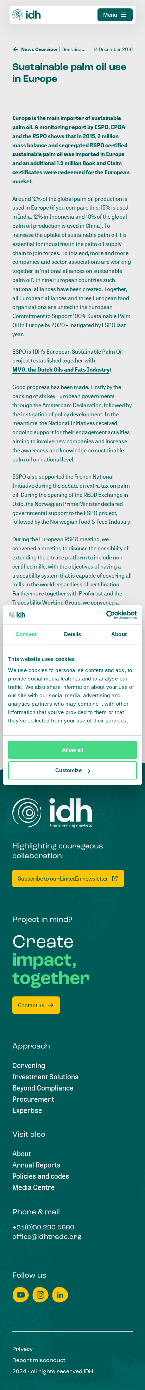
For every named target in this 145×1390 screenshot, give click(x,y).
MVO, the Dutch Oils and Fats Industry (60, 369)
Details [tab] (72, 634)
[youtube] (20, 1294)
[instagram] (40, 1294)
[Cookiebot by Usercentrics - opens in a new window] (106, 615)
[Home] (26, 14)
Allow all (72, 750)
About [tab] (119, 634)
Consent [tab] (26, 634)
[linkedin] (60, 1294)
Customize (68, 770)
